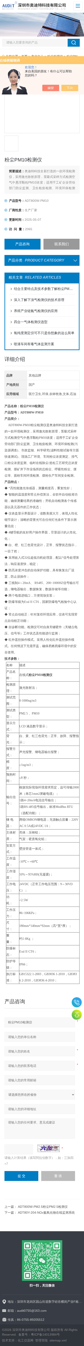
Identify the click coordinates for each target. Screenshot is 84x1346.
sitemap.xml (58, 1340)
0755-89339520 (77, 1002)
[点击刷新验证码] (48, 1148)
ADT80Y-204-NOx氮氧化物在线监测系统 (46, 1212)
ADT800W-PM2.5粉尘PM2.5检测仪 (43, 1206)
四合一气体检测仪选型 (30, 322)
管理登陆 (41, 1340)
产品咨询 (22, 244)
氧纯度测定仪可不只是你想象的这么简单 (44, 333)
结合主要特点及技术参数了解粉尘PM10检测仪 (44, 289)
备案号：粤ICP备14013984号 (39, 1334)
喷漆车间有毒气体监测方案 (34, 344)
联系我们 (61, 244)
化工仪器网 (25, 1340)
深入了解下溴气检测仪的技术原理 (39, 300)
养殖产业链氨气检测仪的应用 (36, 311)
